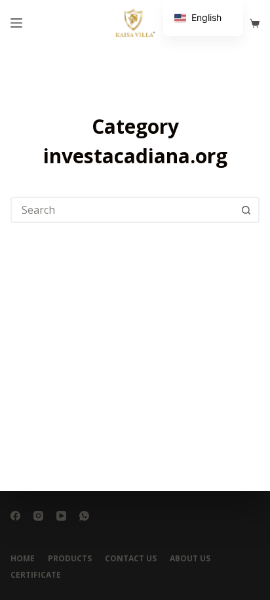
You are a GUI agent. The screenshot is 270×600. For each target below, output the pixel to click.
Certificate (35, 575)
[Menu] (16, 23)
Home (22, 558)
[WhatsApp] (84, 516)
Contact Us (131, 558)
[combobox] (123, 210)
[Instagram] (38, 516)
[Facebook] (15, 516)
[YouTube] (61, 516)
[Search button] (246, 210)
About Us (190, 558)
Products (70, 558)
